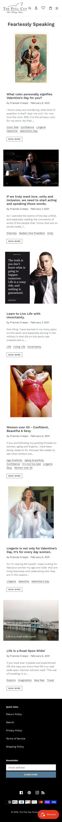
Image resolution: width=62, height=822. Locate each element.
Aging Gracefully (34, 460)
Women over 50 (23, 467)
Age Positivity (14, 460)
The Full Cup (25, 812)
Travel (50, 680)
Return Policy (14, 714)
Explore (11, 680)
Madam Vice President (32, 233)
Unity (50, 233)
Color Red (12, 127)
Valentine (12, 130)
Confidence (27, 127)
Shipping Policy (15, 746)
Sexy (9, 467)
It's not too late (31, 464)
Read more (14, 139)
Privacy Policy (14, 730)
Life (9, 346)
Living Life (19, 346)
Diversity (12, 233)
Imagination (25, 680)
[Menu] (57, 8)
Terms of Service (15, 738)
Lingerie (41, 127)
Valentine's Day (28, 130)
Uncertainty (34, 346)
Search (10, 722)
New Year (39, 680)
